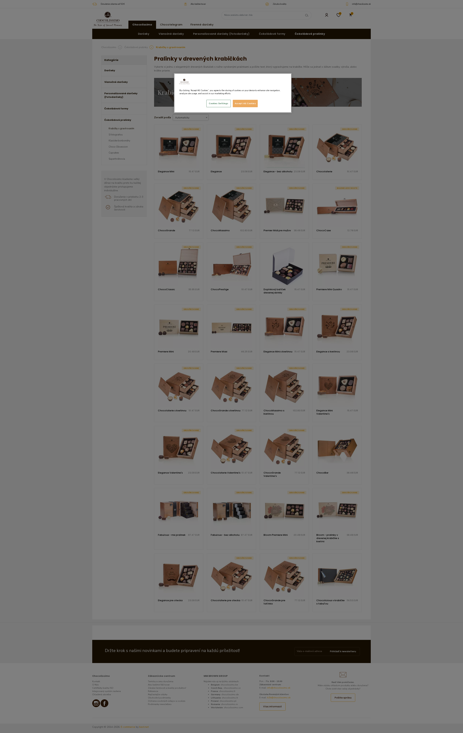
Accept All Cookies (245, 103)
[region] (233, 93)
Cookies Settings (218, 103)
